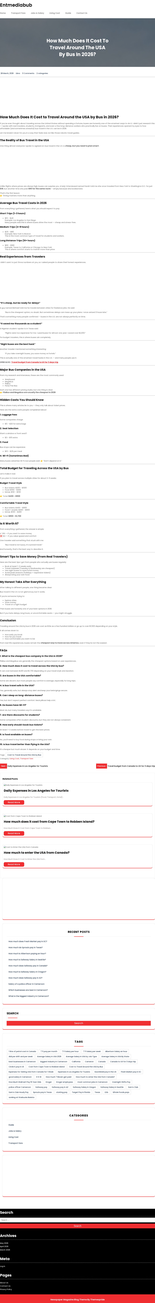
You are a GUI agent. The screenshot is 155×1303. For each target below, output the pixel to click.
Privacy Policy (6, 1289)
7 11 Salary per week (92, 1051)
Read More (14, 802)
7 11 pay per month (49, 1051)
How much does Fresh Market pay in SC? (27, 941)
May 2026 (4, 1243)
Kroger (49, 1082)
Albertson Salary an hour (116, 1051)
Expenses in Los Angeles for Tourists (74, 1071)
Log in (2, 1266)
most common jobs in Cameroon (93, 1082)
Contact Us (81, 13)
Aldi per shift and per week (21, 1056)
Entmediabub (16, 5)
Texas (97, 1092)
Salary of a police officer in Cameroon (26, 984)
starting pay (61, 1092)
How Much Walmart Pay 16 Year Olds (25, 1082)
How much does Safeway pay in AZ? (25, 977)
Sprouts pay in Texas (42, 1092)
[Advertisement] (72, 95)
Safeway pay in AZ (60, 1087)
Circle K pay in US (16, 1066)
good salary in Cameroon (20, 1077)
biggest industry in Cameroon (53, 1061)
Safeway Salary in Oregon (84, 1087)
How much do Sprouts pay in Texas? (25, 947)
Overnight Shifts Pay (121, 1082)
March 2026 (5, 1250)
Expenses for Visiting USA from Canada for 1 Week (31, 1071)
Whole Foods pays (121, 1092)
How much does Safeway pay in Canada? (27, 965)
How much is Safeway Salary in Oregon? (27, 971)
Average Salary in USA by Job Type (81, 1056)
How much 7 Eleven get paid (58, 1077)
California (76, 1061)
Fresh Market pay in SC (131, 1071)
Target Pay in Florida (81, 1092)
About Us (4, 1282)
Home (3, 13)
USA (106, 1092)
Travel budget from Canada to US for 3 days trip (34, 362)
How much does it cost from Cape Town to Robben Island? (49, 821)
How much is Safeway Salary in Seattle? (27, 959)
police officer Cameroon (20, 1087)
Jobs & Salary (37, 13)
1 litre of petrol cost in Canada (22, 1051)
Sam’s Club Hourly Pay (18, 1092)
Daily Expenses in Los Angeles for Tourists (36, 790)
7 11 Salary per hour (70, 1051)
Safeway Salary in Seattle (112, 1087)
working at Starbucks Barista (21, 1097)
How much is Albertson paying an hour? (27, 953)
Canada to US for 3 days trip (123, 1061)
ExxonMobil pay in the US (105, 1071)
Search (13, 1013)
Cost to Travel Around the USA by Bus (24, 755)
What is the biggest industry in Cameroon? (28, 996)
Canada (102, 1061)
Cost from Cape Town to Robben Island (47, 1066)
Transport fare (18, 13)
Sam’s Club (133, 1087)
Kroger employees (64, 1082)
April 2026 (4, 1246)
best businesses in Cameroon (22, 1061)
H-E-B (38, 1077)
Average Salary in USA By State (115, 1056)
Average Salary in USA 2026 (49, 1056)
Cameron (89, 1061)
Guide (68, 13)
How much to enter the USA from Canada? (37, 853)
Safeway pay (41, 1087)
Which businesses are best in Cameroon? (28, 990)
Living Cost (54, 13)
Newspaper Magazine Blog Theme (68, 1299)
